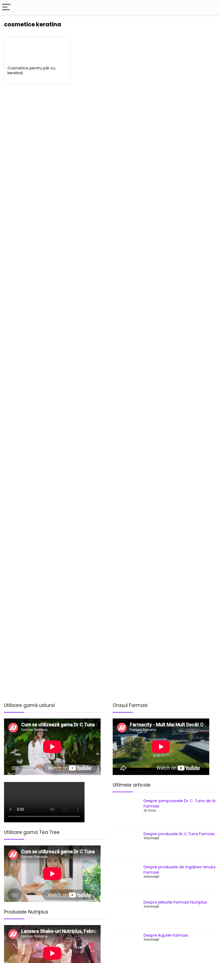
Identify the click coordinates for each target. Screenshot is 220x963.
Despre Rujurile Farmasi (166, 935)
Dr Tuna (150, 810)
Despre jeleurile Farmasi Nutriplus (175, 902)
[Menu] (6, 7)
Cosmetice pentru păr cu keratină (31, 70)
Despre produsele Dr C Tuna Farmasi (179, 834)
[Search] (211, 7)
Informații (151, 838)
